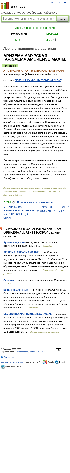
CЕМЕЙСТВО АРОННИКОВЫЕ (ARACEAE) (38, 80)
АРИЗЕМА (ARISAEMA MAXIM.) (21, 252)
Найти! (62, 18)
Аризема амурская (14, 242)
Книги (18, 39)
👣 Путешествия (8, 357)
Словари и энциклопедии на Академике (29, 12)
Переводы (51, 33)
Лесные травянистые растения (35, 27)
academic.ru (13, 5)
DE (52, 2)
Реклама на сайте (37, 352)
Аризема (8, 280)
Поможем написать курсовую (35, 202)
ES (58, 2)
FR (65, 2)
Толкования (19, 33)
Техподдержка (22, 352)
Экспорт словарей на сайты (13, 362)
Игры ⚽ (51, 39)
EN (46, 2)
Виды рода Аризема (15, 289)
